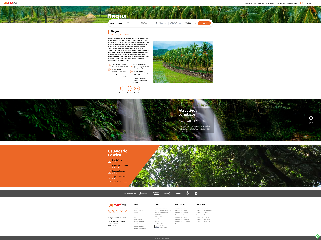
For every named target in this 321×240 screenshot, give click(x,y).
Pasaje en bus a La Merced (203, 221)
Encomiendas (281, 3)
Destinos (261, 3)
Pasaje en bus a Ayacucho (182, 219)
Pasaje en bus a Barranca (181, 217)
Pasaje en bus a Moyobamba (182, 221)
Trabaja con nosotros (159, 223)
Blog (135, 217)
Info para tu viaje (138, 219)
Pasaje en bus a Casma (202, 208)
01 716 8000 (121, 221)
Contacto (136, 224)
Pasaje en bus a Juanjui (202, 212)
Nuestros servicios (250, 3)
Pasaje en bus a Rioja (201, 214)
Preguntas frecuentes (139, 221)
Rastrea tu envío (292, 3)
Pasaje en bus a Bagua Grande (204, 210)
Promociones (270, 3)
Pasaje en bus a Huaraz (181, 210)
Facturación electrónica (160, 208)
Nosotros (136, 208)
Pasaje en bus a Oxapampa (203, 219)
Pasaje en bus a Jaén (180, 224)
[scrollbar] (151, 165)
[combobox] (161, 23)
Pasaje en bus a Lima (180, 208)
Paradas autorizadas (139, 226)
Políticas (156, 221)
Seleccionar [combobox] (144, 23)
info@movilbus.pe (113, 225)
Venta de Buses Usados (140, 228)
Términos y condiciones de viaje (162, 210)
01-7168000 (307, 3)
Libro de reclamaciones (164, 226)
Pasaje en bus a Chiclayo (181, 212)
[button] (136, 23)
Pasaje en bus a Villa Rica (202, 217)
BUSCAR (204, 23)
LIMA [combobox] (128, 23)
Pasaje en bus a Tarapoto (181, 214)
